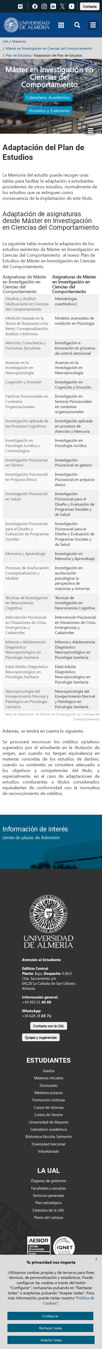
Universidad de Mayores (48, 1122)
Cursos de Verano (48, 1114)
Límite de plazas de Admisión (31, 837)
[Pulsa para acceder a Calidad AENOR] (51, 1246)
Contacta (90, 6)
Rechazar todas (50, 1328)
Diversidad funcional (48, 1143)
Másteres (19, 41)
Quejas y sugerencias (41, 1037)
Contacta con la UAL (48, 1025)
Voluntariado (48, 1151)
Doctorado (48, 1085)
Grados (48, 1070)
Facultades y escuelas (48, 1188)
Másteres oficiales (48, 1077)
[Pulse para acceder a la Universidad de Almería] (48, 920)
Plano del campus (48, 1217)
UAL (5, 41)
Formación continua (48, 1099)
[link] (90, 5)
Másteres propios (48, 1092)
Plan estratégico (48, 1202)
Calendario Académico (48, 97)
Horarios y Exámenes (49, 110)
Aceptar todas (51, 1340)
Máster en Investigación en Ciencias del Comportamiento (49, 48)
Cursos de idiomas (49, 1107)
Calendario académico (48, 1129)
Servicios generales (48, 1195)
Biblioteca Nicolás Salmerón (49, 1136)
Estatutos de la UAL (48, 1210)
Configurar (50, 1316)
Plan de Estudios (18, 55)
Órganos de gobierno (48, 1180)
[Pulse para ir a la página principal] (26, 24)
